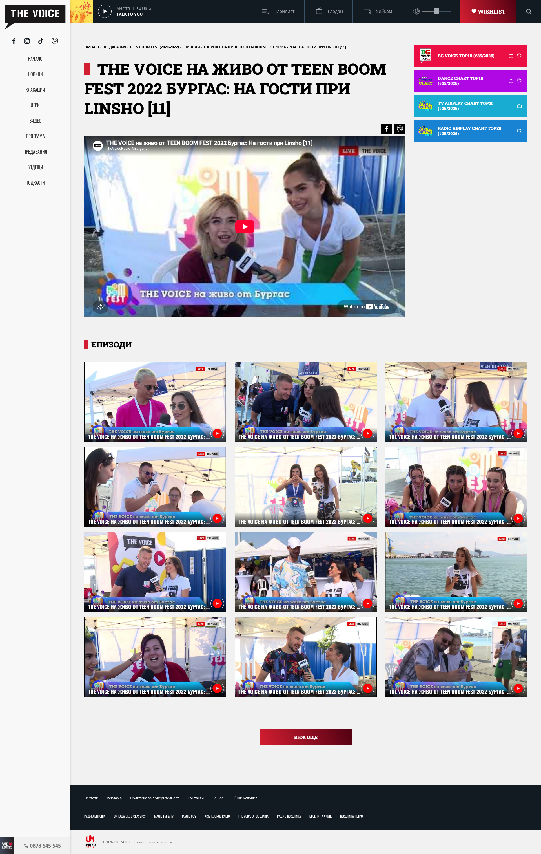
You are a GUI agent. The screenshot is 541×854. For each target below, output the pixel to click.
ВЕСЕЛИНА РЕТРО (351, 816)
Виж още (306, 737)
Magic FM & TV (164, 816)
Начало (91, 47)
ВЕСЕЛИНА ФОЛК (320, 816)
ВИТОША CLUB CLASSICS (130, 816)
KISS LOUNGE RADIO (217, 816)
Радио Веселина (289, 816)
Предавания (114, 47)
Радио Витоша (94, 816)
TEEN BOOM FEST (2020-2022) (154, 47)
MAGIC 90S (189, 816)
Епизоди (191, 47)
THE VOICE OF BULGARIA (253, 816)
